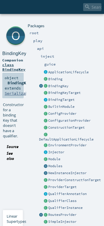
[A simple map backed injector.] (45, 222)
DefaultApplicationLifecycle (66, 139)
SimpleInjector (62, 222)
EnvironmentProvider (67, 145)
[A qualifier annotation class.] (45, 201)
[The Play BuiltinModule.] (45, 107)
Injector (56, 152)
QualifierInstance (65, 208)
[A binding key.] (45, 86)
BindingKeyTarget (64, 93)
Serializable (18, 93)
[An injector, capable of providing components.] (45, 152)
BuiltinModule (61, 107)
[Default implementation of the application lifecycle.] (45, 134)
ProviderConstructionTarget (74, 180)
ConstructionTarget (66, 127)
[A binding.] (45, 79)
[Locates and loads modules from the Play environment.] (45, 166)
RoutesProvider (62, 215)
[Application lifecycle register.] (45, 72)
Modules (55, 166)
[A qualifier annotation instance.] (45, 208)
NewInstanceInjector (67, 173)
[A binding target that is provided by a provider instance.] (45, 187)
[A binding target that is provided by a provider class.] (45, 180)
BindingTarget (61, 100)
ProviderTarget (62, 187)
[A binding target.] (45, 100)
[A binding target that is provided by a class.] (45, 127)
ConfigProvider (62, 114)
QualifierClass (62, 201)
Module (54, 159)
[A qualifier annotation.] (45, 194)
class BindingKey (13, 67)
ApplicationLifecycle (68, 72)
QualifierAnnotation (67, 194)
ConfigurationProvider (69, 121)
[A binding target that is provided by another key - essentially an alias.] (45, 93)
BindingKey (58, 86)
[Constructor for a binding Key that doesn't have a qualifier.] (41, 86)
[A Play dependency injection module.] (45, 159)
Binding (55, 79)
